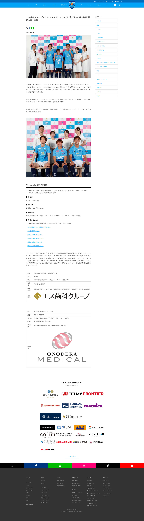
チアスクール (106, 495)
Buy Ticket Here (45, 502)
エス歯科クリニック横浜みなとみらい (39, 227)
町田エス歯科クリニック (35, 242)
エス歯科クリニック (34, 231)
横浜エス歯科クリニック (35, 234)
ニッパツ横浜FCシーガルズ (93, 493)
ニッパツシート (44, 500)
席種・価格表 (44, 492)
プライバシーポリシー (72, 509)
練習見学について (61, 485)
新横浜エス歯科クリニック (36, 238)
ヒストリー (89, 485)
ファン (89, 5)
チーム (54, 5)
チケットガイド (44, 490)
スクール (99, 91)
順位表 (42, 483)
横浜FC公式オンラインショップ (79, 492)
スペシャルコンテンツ (77, 500)
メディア (99, 58)
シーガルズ (99, 83)
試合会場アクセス (76, 483)
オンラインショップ (99, 1)
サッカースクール (107, 493)
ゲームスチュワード (91, 503)
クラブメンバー (100, 41)
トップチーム (100, 37)
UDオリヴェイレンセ (102, 79)
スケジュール (60, 483)
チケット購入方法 (45, 495)
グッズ (98, 33)
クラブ (80, 5)
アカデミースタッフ (107, 488)
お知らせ (99, 21)
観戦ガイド (64, 5)
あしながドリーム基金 (92, 500)
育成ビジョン (106, 480)
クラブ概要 (89, 480)
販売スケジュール (45, 497)
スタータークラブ (101, 46)
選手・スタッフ (60, 480)
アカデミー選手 (106, 485)
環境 (98, 71)
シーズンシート (100, 50)
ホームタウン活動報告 (102, 66)
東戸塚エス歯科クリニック (36, 246)
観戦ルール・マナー (76, 485)
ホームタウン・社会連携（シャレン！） (106, 62)
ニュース (26, 5)
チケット (45, 5)
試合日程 (43, 480)
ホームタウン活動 (91, 495)
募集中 (98, 96)
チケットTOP (111, 1)
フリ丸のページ (90, 483)
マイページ (119, 1)
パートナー (108, 5)
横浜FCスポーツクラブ (92, 490)
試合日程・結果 (106, 483)
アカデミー (98, 5)
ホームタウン (29, 487)
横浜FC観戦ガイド (76, 480)
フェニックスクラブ (107, 490)
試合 (36, 5)
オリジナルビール (76, 502)
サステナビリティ (91, 488)
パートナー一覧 (90, 498)
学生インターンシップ (92, 505)
